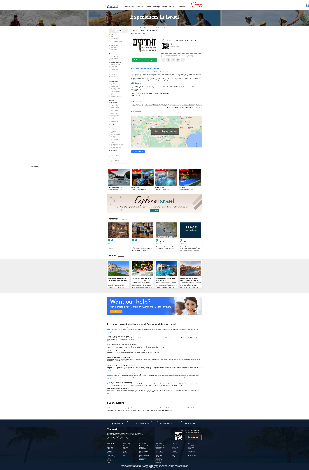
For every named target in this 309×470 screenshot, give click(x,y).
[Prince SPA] (190, 230)
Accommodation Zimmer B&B (139, 27)
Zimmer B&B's (129, 6)
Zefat (124, 450)
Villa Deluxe (190, 452)
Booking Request (191, 447)
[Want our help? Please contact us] (154, 306)
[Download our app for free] (193, 440)
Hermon (108, 445)
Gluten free (141, 454)
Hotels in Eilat (158, 462)
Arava (108, 462)
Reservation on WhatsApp (144, 60)
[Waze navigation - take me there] (168, 61)
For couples (141, 459)
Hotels (149, 6)
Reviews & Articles (191, 445)
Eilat (124, 455)
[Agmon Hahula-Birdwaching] (166, 230)
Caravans (172, 6)
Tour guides (174, 448)
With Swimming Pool (143, 445)
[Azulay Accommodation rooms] (119, 185)
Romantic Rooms (142, 448)
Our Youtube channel (192, 455)
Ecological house (142, 452)
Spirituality (174, 450)
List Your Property (163, 3)
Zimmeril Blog (172, 3)
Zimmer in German (191, 454)
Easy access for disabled (144, 455)
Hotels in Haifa (158, 448)
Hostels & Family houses (144, 451)
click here (109, 332)
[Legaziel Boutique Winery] (142, 230)
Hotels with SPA (158, 458)
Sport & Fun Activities (176, 445)
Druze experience (175, 447)
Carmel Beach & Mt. (111, 456)
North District (113, 102)
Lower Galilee (110, 451)
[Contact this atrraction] (109, 240)
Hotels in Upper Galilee (159, 445)
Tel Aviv (124, 451)
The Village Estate (159, 187)
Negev (108, 458)
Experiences (181, 6)
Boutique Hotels (158, 455)
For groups (141, 456)
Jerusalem (125, 452)
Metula (124, 448)
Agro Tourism (174, 455)
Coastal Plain (109, 460)
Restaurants (174, 451)
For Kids (173, 456)
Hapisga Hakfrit (135, 187)
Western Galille (110, 450)
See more (124, 219)
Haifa (124, 454)
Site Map (189, 448)
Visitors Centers (175, 452)
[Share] (163, 61)
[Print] (183, 61)
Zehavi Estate (182, 187)
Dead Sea (109, 459)
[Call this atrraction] (112, 240)
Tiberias (124, 445)
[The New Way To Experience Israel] (154, 203)
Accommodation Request (152, 3)
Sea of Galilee (109, 454)
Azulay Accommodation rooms (115, 187)
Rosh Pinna (125, 447)
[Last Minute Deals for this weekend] (196, 6)
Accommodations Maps (140, 3)
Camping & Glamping (160, 6)
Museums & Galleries (176, 454)
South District (113, 150)
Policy (189, 450)
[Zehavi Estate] (190, 185)
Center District (113, 124)
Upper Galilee (109, 448)
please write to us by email (165, 410)
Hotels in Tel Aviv (158, 450)
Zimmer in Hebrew (191, 451)
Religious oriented (142, 458)
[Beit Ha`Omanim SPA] (118, 230)
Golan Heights (110, 447)
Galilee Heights (110, 455)
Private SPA (157, 456)
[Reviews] (178, 61)
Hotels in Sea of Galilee (159, 447)
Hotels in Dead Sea (159, 460)
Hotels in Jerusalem (159, 459)
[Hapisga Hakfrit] (143, 185)
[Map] (173, 61)
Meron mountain (110, 452)
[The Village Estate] (166, 185)
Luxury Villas (140, 6)
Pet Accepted (141, 450)
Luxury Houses (142, 447)
